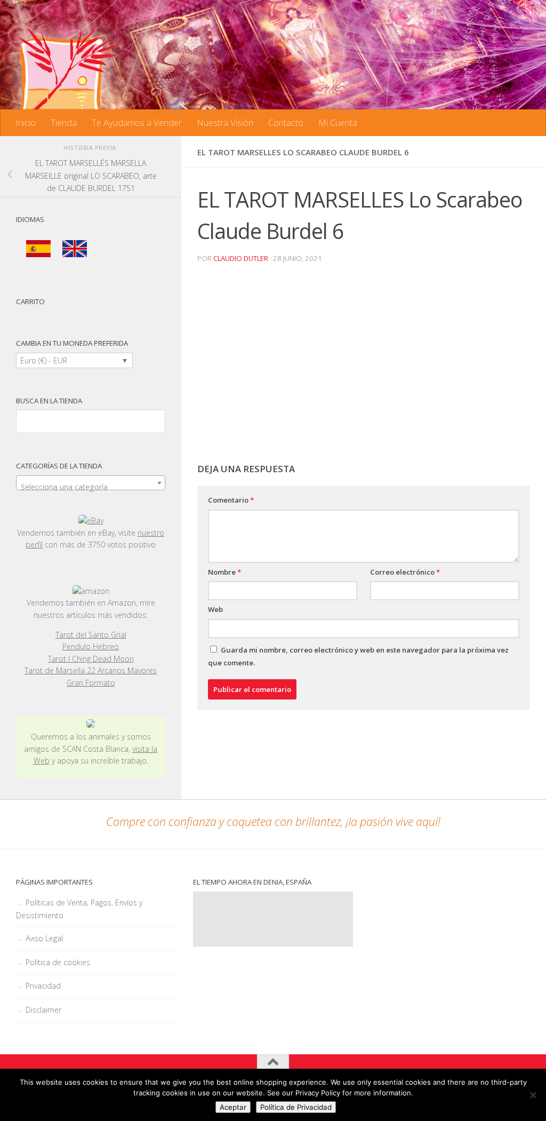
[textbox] (91, 487)
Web (215, 609)
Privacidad (43, 986)
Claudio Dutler (240, 258)
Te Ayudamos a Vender (137, 122)
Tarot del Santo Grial (90, 635)
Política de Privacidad (296, 1107)
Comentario (231, 500)
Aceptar (233, 1107)
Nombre (224, 572)
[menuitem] (38, 249)
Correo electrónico (405, 572)
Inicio (25, 122)
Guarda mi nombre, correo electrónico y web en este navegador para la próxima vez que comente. (358, 656)
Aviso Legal (44, 938)
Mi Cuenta (337, 122)
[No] (532, 1095)
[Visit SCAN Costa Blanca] (90, 725)
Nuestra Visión (225, 122)
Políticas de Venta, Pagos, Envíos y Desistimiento (79, 908)
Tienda (64, 122)
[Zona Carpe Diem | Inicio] (69, 74)
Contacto (285, 122)
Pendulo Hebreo (90, 646)
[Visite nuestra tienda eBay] (90, 521)
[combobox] (90, 482)
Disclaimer (43, 1010)
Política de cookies (58, 962)
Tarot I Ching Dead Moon (91, 659)
